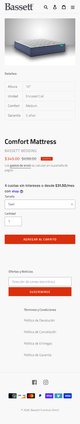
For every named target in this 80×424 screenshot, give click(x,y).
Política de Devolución (39, 320)
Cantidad (10, 213)
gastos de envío (20, 165)
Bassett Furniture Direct (45, 410)
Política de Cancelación (40, 331)
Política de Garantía (37, 354)
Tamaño (10, 196)
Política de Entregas (38, 343)
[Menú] (72, 6)
